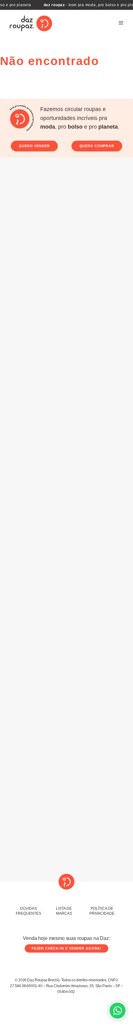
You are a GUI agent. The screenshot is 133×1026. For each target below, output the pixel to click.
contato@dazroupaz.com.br (97, 809)
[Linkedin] (121, 865)
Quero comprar (96, 146)
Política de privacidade (101, 911)
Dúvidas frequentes (28, 911)
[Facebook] (74, 865)
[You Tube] (97, 865)
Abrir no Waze (117, 619)
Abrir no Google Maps (84, 619)
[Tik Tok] (85, 865)
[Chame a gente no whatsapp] (117, 1010)
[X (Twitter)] (109, 865)
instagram (115, 555)
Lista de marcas (64, 911)
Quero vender (34, 146)
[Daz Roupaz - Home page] (31, 23)
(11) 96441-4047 (97, 784)
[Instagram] (62, 865)
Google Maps (82, 304)
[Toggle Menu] (121, 23)
